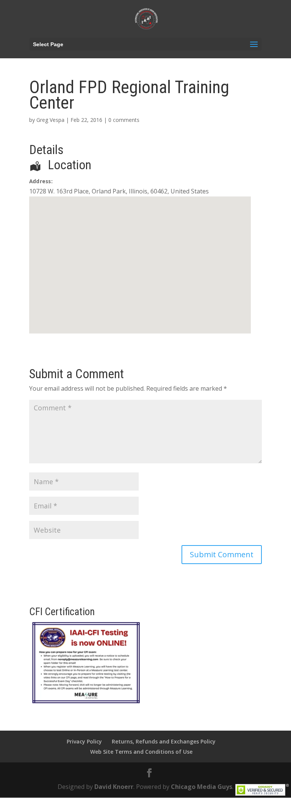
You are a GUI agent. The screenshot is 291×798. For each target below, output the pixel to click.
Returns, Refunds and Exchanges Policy (164, 741)
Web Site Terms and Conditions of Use (141, 751)
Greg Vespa (50, 119)
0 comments (123, 119)
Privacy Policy (84, 741)
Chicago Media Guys (201, 786)
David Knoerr (113, 786)
